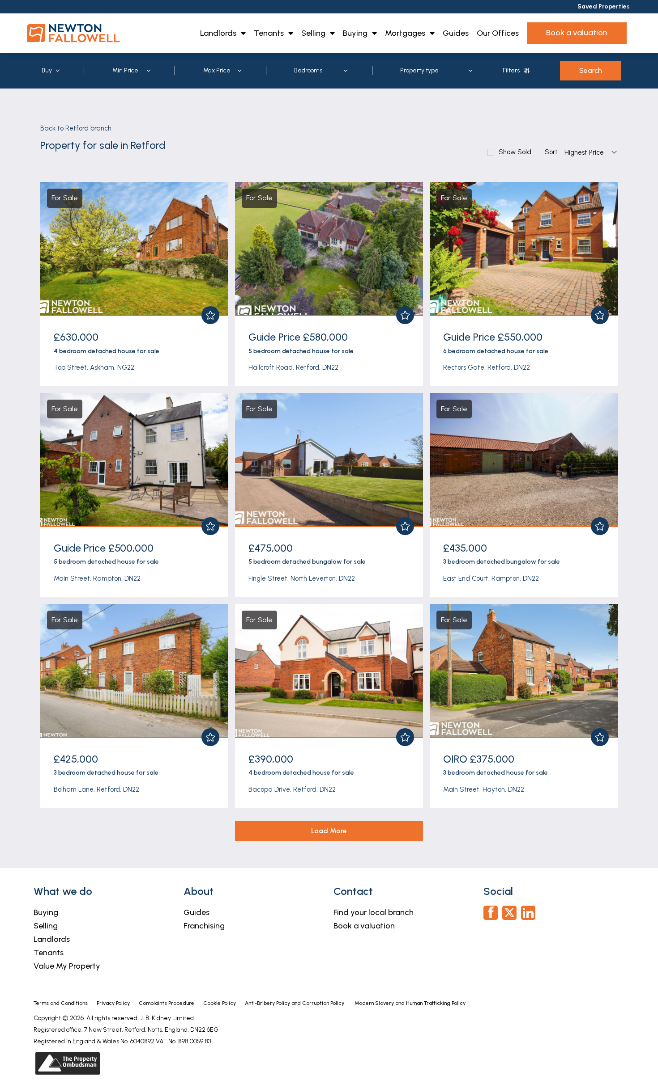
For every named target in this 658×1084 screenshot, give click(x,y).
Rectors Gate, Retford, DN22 (486, 367)
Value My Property (67, 966)
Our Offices (498, 33)
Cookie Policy (219, 1003)
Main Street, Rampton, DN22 (97, 578)
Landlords (218, 33)
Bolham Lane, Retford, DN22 (96, 789)
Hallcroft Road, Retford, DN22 (293, 367)
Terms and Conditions (61, 1003)
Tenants (269, 33)
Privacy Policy (113, 1003)
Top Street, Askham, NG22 (94, 367)
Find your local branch (373, 912)
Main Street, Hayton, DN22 (483, 789)
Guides (456, 33)
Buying (355, 33)
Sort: (552, 152)
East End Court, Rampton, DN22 (491, 578)
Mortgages (405, 33)
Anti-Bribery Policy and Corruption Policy (295, 1003)
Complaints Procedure (166, 1003)
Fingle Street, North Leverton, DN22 (301, 578)
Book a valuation (364, 926)
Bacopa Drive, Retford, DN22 (292, 789)
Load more (329, 831)
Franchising (204, 926)
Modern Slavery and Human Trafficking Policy (410, 1003)
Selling (313, 33)
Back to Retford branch (75, 128)
